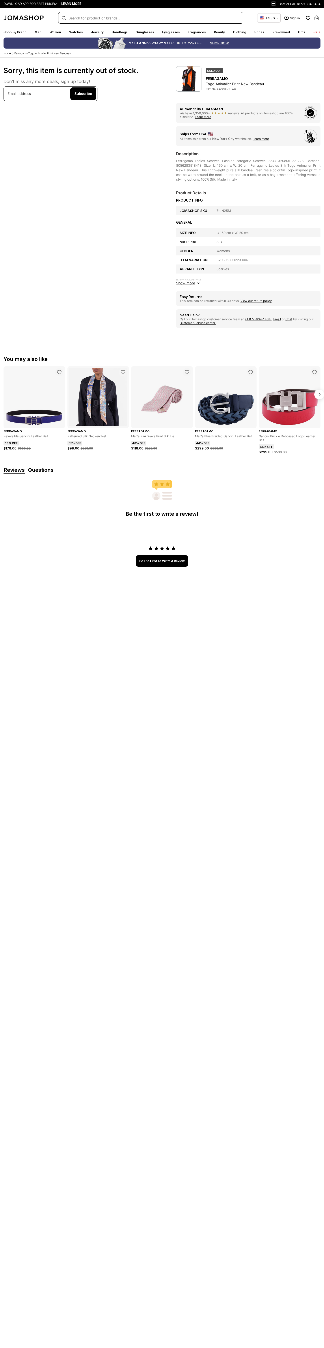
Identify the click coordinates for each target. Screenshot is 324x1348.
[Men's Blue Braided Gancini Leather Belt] (250, 372)
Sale (316, 32)
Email (277, 319)
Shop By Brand (15, 32)
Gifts (301, 32)
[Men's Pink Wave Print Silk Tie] (187, 372)
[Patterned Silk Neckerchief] (123, 372)
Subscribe (83, 93)
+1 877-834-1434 (258, 319)
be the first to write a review (162, 561)
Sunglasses (145, 32)
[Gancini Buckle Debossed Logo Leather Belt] (314, 372)
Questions (41, 470)
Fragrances (197, 32)
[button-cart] (316, 18)
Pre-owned (281, 32)
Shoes (259, 32)
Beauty (219, 32)
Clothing (239, 32)
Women (55, 32)
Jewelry (97, 32)
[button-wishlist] (308, 18)
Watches (76, 32)
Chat (288, 319)
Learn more (203, 117)
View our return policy (256, 301)
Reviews (14, 470)
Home (7, 53)
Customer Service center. (198, 323)
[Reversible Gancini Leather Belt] (59, 372)
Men (38, 32)
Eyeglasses (171, 32)
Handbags (120, 32)
